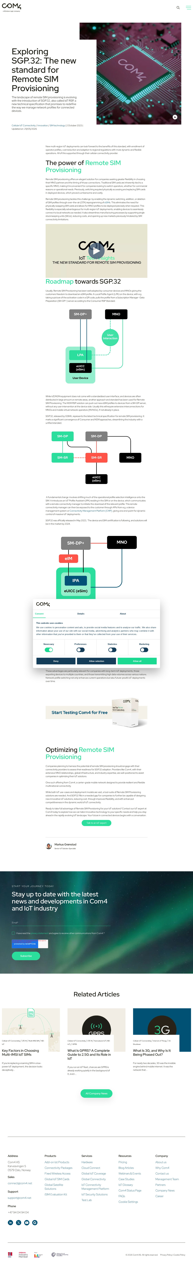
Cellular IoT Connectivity (24, 125)
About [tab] (123, 613)
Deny (55, 661)
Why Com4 (162, 1168)
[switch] (81, 649)
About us (160, 1162)
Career (159, 1196)
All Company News (96, 1093)
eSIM (106, 202)
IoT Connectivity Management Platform (95, 1187)
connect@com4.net (20, 1183)
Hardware (87, 1162)
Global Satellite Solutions (54, 1187)
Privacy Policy (166, 1255)
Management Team (167, 1179)
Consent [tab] (39, 613)
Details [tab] (80, 613)
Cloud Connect (91, 1168)
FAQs (122, 1196)
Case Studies (126, 1179)
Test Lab (87, 1200)
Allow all (137, 661)
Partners (160, 1185)
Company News (164, 1190)
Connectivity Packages (58, 1168)
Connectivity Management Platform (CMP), (91, 510)
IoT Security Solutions (95, 1194)
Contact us (162, 1173)
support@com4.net (19, 1198)
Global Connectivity (94, 1179)
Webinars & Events (130, 1173)
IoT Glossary (126, 1185)
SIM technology (57, 125)
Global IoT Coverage (94, 1173)
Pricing (123, 1162)
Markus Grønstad (65, 844)
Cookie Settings (128, 1202)
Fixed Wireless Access (57, 1173)
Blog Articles (126, 1168)
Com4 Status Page (130, 1190)
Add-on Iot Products (57, 1162)
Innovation (42, 125)
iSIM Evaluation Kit (56, 1194)
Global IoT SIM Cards (57, 1179)
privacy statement (40, 933)
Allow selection (96, 661)
